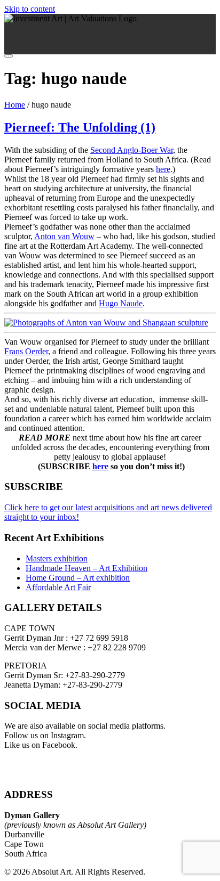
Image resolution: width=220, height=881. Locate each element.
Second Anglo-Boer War (131, 149)
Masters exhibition (57, 558)
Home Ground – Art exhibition (78, 577)
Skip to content (29, 8)
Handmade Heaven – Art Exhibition (86, 568)
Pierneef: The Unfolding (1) (79, 127)
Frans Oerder (26, 351)
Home (14, 104)
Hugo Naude (121, 303)
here (163, 169)
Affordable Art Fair (58, 587)
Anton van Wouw (64, 236)
